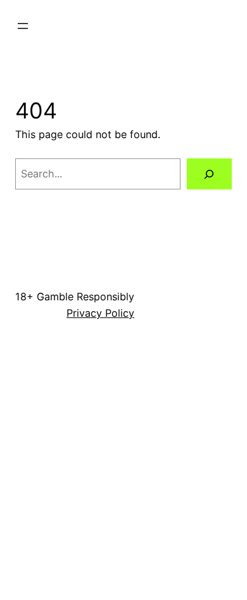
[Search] (209, 174)
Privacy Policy (100, 313)
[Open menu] (22, 26)
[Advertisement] (123, 470)
